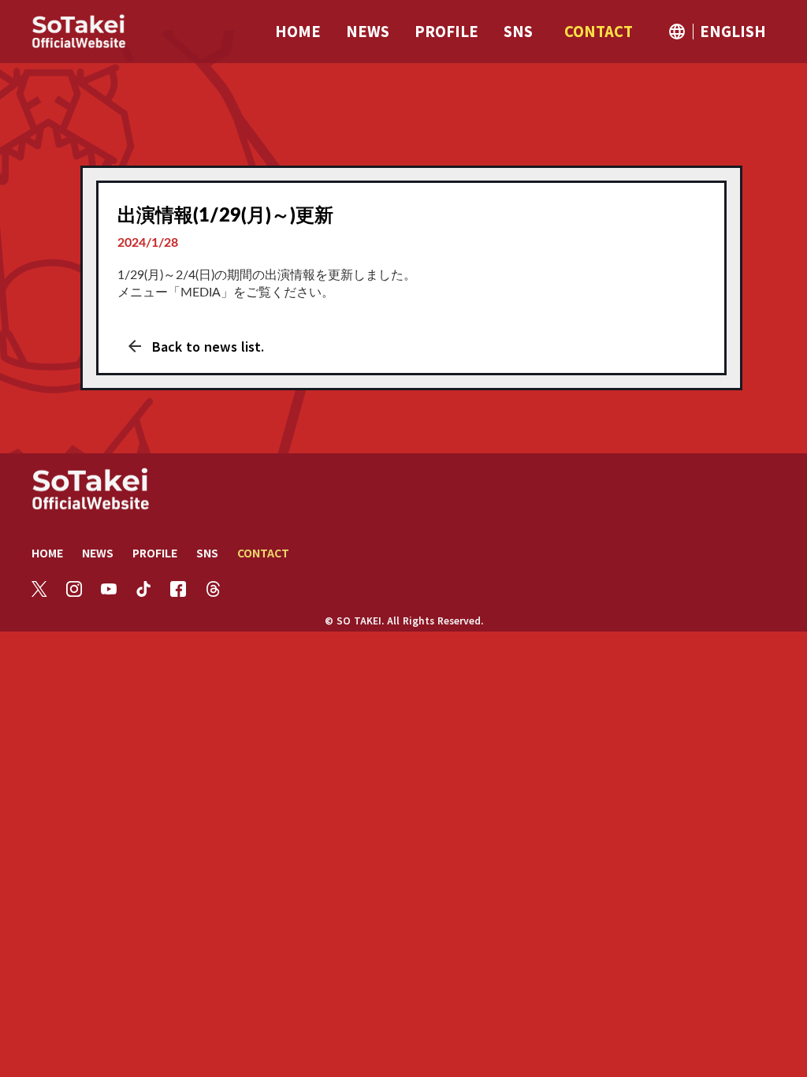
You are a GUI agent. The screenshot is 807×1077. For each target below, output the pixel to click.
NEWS (97, 553)
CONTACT (263, 553)
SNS (207, 553)
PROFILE (154, 553)
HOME (47, 553)
